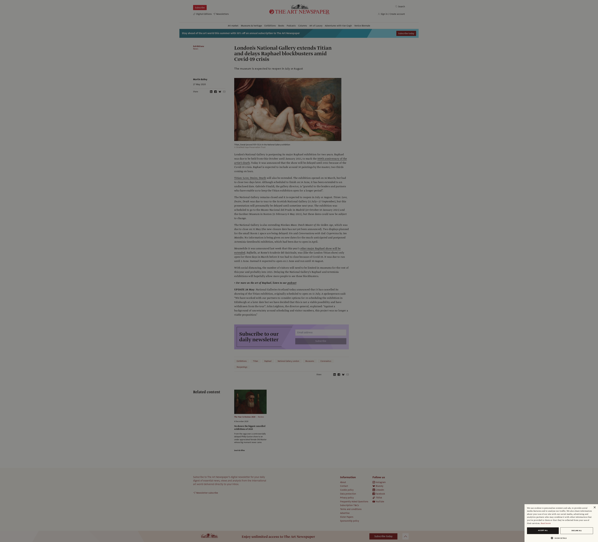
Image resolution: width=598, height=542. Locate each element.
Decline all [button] (577, 530)
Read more (546, 523)
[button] (560, 538)
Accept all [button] (543, 530)
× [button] (594, 507)
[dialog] (561, 523)
